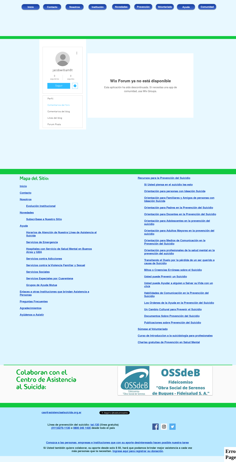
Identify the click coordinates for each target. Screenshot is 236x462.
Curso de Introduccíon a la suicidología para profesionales (175, 335)
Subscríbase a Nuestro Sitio (44, 219)
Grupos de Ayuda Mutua (41, 285)
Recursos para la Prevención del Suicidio (164, 178)
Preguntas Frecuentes (34, 301)
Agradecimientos (30, 308)
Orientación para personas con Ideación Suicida (174, 191)
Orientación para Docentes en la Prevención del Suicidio (180, 214)
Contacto (25, 192)
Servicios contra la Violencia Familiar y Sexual (55, 265)
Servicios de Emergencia (42, 242)
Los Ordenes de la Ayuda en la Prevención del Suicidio (179, 302)
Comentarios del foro (59, 105)
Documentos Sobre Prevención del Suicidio (172, 316)
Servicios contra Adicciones (44, 258)
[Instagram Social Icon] (164, 427)
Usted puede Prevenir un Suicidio (165, 276)
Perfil (50, 98)
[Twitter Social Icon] (172, 427)
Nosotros (25, 199)
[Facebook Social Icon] (155, 427)
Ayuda (24, 225)
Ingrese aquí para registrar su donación (138, 451)
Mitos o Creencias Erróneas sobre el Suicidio (173, 269)
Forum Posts (54, 124)
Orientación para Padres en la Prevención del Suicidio (178, 207)
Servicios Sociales (38, 271)
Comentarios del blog (59, 111)
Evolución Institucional (41, 206)
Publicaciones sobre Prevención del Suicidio (172, 322)
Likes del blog (55, 118)
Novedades (27, 212)
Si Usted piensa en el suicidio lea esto (168, 184)
